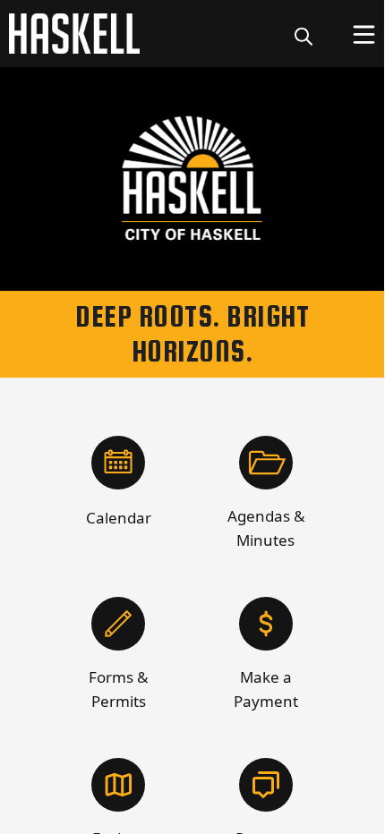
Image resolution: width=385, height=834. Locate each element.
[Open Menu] (364, 34)
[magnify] (303, 36)
